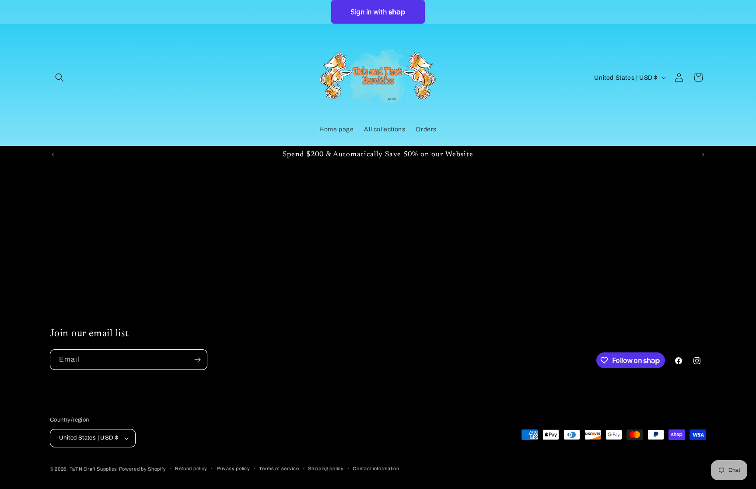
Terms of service (279, 468)
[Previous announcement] (53, 154)
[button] (59, 77)
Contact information (376, 468)
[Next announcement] (703, 154)
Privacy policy (233, 468)
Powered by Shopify (142, 468)
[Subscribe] (197, 359)
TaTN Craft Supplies (93, 468)
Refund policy (191, 468)
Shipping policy (326, 468)
